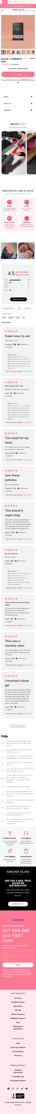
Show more (6, 322)
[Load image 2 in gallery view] (8, 52)
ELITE (17, 2)
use (23, 318)
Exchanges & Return (18, 1081)
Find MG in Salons (18, 1002)
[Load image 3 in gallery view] (13, 52)
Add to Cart (18, 74)
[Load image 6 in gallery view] (28, 52)
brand (18, 318)
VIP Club (18, 1010)
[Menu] (2, 10)
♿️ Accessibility (18, 920)
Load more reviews (18, 726)
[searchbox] (10, 308)
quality (11, 318)
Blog (18, 1022)
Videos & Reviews (18, 1014)
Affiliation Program (18, 1018)
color (4, 318)
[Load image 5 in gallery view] (23, 52)
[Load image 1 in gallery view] (3, 52)
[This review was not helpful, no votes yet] (29, 371)
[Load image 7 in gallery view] (33, 52)
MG (5, 2)
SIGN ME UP (18, 904)
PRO (23, 2)
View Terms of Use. (7, 976)
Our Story (18, 998)
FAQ (18, 1043)
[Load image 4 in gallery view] (18, 52)
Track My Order (18, 1077)
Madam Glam (14, 1102)
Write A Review (18, 299)
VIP (10, 2)
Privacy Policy (18, 1051)
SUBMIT (18, 965)
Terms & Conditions (18, 1047)
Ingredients (18, 1006)
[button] (24, 11)
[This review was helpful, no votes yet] (25, 371)
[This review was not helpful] (29, 714)
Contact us (18, 1055)
